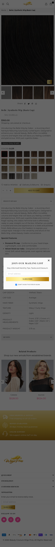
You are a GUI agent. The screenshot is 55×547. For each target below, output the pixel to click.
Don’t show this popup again (29, 284)
